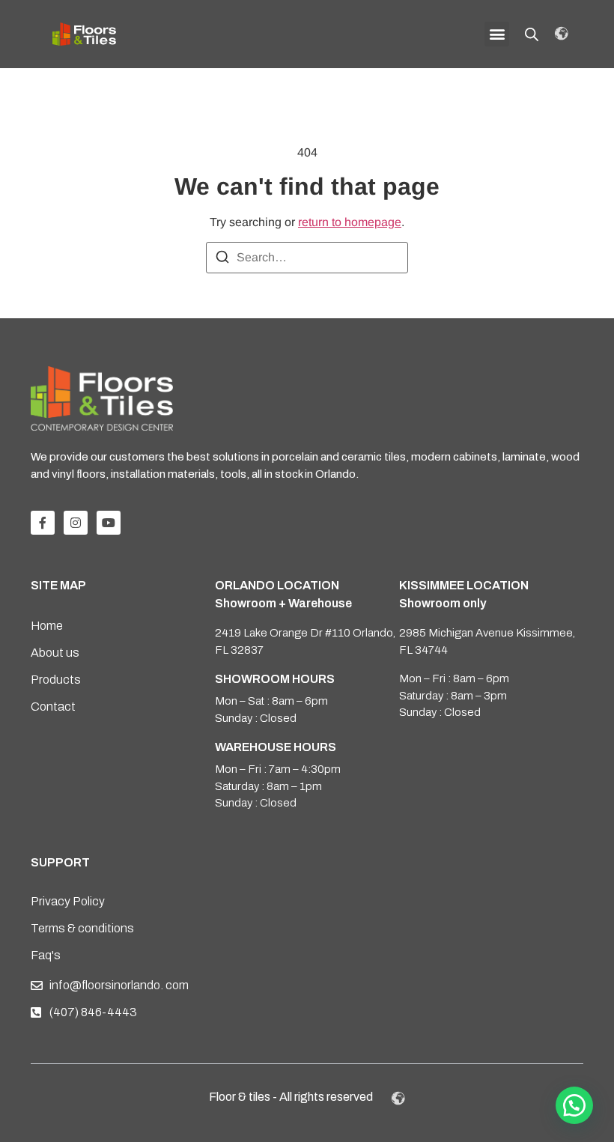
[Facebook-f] (43, 523)
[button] (496, 34)
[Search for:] (307, 257)
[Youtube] (109, 523)
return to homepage (349, 222)
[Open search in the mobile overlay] (531, 34)
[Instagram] (76, 523)
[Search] (222, 259)
